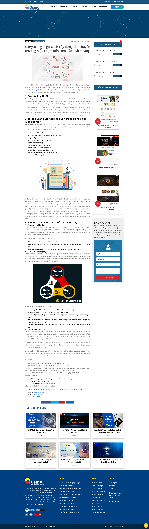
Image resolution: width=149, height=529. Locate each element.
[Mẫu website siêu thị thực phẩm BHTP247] (108, 106)
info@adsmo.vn (37, 394)
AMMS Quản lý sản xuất (66, 500)
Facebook (45, 402)
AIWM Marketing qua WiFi (66, 491)
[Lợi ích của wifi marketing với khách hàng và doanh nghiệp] (108, 450)
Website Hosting (97, 494)
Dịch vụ (74, 6)
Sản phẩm (63, 6)
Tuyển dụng (35, 1)
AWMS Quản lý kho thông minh (68, 506)
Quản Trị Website (97, 506)
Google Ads (95, 503)
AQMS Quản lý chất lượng (66, 509)
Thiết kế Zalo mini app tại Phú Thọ (104, 50)
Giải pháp (52, 6)
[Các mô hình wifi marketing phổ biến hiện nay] (74, 420)
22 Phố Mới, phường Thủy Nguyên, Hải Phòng (116, 495)
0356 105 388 (37, 397)
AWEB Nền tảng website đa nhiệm (69, 512)
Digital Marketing (39, 41)
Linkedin (70, 402)
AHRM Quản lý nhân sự (66, 486)
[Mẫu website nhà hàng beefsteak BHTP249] (108, 188)
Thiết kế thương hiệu (98, 486)
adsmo (78, 41)
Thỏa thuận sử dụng (107, 526)
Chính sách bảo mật (119, 526)
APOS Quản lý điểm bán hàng (67, 497)
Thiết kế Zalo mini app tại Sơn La (104, 72)
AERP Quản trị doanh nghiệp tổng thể (70, 483)
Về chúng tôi (28, 1)
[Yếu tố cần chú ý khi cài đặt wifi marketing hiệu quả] (41, 450)
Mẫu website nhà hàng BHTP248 (108, 168)
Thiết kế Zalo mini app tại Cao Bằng (104, 61)
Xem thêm (117, 54)
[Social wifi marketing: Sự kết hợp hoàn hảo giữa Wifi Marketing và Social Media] (108, 420)
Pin (62, 402)
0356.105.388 (112, 1)
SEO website (96, 497)
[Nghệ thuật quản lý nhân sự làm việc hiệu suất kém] (41, 420)
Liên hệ (41, 1)
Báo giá (84, 6)
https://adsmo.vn (39, 392)
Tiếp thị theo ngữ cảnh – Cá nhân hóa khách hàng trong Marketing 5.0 (48, 365)
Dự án (94, 6)
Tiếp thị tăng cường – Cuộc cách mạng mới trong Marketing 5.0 (46, 363)
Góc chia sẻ (103, 6)
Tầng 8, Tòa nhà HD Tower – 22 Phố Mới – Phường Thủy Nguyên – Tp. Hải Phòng (57, 389)
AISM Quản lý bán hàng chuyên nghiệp (70, 494)
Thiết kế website (97, 488)
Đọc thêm (40, 435)
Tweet (54, 402)
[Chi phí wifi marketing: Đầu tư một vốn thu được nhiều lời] (74, 450)
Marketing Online (97, 483)
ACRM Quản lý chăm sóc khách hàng (70, 488)
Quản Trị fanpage (97, 509)
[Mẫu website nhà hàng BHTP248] (108, 148)
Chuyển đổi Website (98, 491)
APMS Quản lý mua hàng (66, 503)
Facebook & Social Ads (99, 500)
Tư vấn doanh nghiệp (98, 512)
